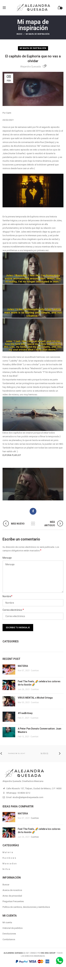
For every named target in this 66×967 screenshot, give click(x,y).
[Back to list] (33, 523)
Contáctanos (9, 939)
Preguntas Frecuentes (13, 901)
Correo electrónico (13, 609)
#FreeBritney (25, 713)
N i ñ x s (6, 869)
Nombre (7, 596)
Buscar (6, 884)
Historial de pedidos (13, 928)
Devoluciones (9, 933)
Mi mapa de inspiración (37, 34)
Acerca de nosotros (12, 890)
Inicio (19, 34)
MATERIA (23, 666)
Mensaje (7, 557)
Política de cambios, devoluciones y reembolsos (26, 907)
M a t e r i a (8, 852)
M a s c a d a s (9, 863)
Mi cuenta (7, 922)
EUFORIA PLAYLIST (12, 455)
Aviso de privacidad (12, 895)
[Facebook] (33, 511)
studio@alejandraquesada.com (28, 797)
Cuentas (35, 670)
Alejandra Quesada (30, 66)
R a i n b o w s (9, 858)
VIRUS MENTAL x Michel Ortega (35, 697)
